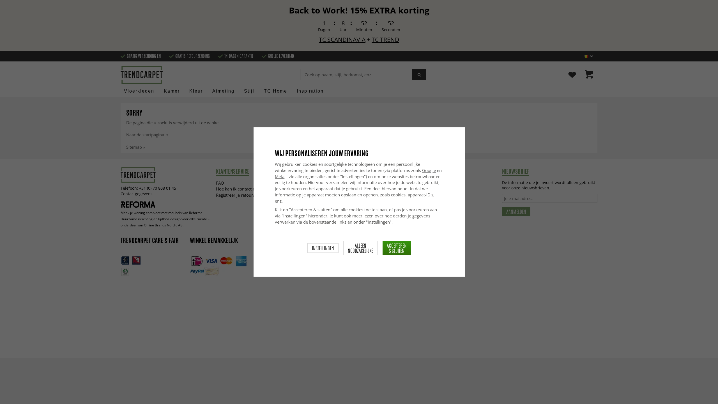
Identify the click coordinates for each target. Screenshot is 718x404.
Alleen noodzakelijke (360, 248)
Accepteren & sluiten (397, 248)
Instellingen (323, 248)
